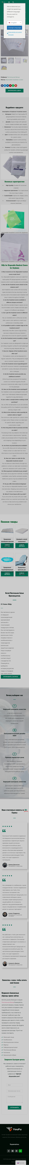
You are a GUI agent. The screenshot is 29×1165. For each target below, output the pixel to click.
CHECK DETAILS (22, 545)
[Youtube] (12, 1151)
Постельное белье (13, 77)
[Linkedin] (16, 1151)
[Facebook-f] (8, 1151)
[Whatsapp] (20, 1151)
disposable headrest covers (14, 79)
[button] (9, 2)
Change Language (14, 28)
